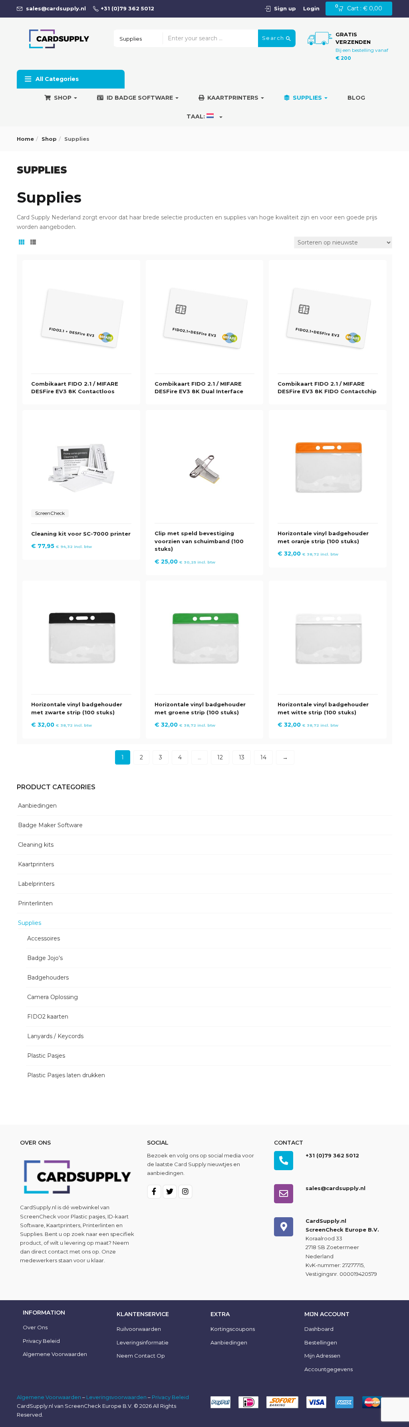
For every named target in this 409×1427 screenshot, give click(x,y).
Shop (63, 97)
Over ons (35, 1327)
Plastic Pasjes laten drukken (66, 1075)
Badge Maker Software (50, 825)
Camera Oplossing (52, 997)
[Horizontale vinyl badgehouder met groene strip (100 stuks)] (205, 593)
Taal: (196, 116)
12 (220, 757)
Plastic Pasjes (46, 1055)
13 (241, 757)
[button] (362, 9)
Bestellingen (320, 1342)
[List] (33, 242)
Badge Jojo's (45, 958)
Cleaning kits (36, 844)
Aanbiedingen (37, 805)
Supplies (308, 97)
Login (311, 8)
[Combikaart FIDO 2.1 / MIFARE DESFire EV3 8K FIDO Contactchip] (328, 273)
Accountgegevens (328, 1369)
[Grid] (21, 242)
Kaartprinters (233, 97)
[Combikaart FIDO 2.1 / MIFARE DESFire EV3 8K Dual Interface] (205, 273)
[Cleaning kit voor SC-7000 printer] (81, 423)
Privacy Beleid (41, 1341)
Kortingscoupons (232, 1329)
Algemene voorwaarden (55, 1354)
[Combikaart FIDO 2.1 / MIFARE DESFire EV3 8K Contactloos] (81, 273)
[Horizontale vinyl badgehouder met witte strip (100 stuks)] (328, 593)
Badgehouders (48, 977)
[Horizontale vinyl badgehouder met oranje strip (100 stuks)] (328, 423)
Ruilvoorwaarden (139, 1329)
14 (263, 757)
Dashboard (319, 1329)
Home (25, 139)
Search (274, 38)
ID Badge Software (141, 97)
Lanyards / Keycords (55, 1036)
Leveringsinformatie (143, 1342)
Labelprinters (36, 883)
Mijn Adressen (322, 1355)
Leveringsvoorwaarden (116, 1397)
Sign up (285, 8)
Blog (356, 97)
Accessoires (43, 938)
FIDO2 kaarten (47, 1016)
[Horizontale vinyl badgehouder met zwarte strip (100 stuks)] (81, 593)
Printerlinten (35, 903)
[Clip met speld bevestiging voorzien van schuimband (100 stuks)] (205, 423)
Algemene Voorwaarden (49, 1397)
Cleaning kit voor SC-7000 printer (81, 533)
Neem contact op (141, 1355)
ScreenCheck (38, 1216)
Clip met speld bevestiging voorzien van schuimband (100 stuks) (199, 541)
